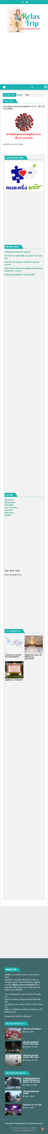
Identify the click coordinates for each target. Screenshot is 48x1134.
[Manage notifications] (42, 1129)
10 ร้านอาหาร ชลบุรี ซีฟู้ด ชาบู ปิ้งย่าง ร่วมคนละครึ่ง (23, 257)
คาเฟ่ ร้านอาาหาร (11, 507)
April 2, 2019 (29, 1096)
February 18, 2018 (31, 1060)
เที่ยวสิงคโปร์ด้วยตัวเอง (16, 1073)
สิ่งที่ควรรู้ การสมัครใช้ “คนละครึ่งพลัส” (20, 274)
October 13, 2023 (31, 1085)
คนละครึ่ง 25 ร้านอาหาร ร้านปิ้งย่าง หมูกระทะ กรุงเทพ (22, 263)
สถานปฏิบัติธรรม (13, 631)
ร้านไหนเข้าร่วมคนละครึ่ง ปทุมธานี (17, 251)
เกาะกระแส (9, 510)
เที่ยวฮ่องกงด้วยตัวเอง (15, 1023)
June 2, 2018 (29, 1107)
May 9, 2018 (29, 1032)
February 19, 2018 (31, 1047)
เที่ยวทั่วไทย (9, 500)
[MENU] (45, 86)
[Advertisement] (24, 59)
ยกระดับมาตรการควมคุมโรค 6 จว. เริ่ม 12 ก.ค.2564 (24, 107)
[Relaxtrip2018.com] (4, 86)
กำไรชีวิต (8, 515)
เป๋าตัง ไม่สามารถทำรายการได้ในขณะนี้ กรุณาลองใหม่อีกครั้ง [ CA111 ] (24, 269)
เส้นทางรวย (9, 512)
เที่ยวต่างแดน (10, 502)
